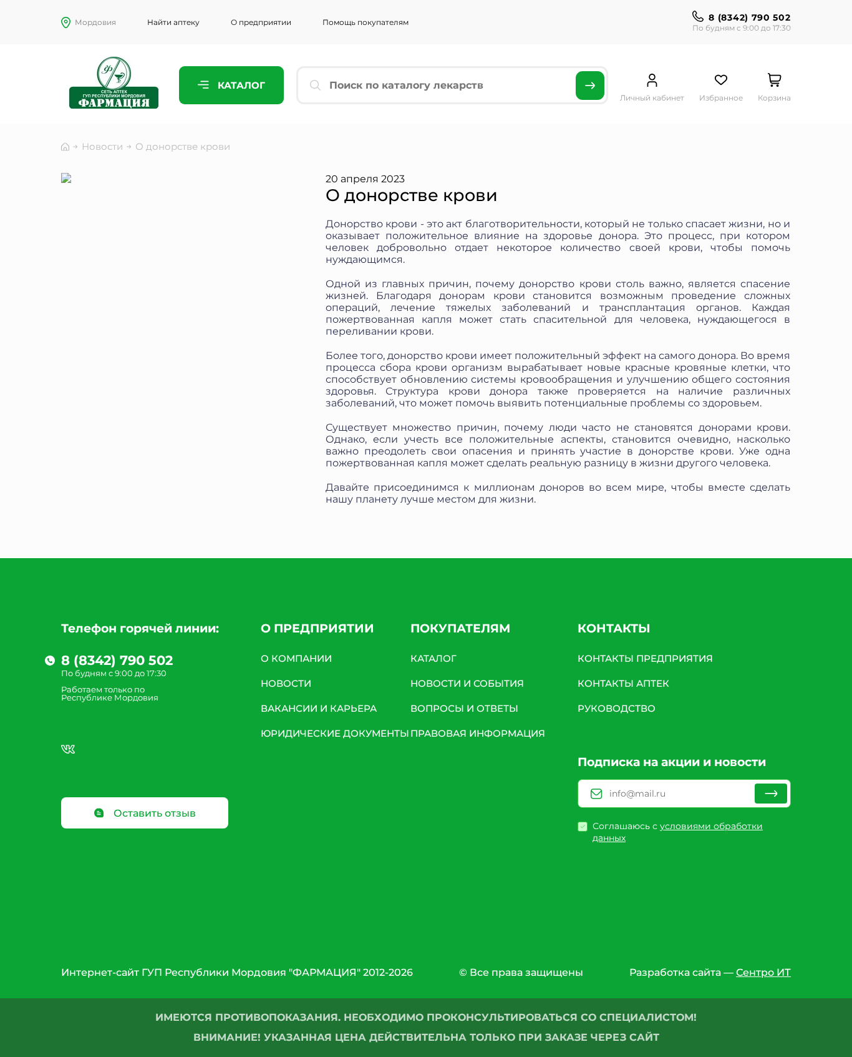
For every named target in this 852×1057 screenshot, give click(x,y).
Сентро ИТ (763, 972)
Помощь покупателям (365, 22)
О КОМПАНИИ (296, 658)
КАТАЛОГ (433, 658)
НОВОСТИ (286, 683)
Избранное (721, 97)
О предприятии (261, 22)
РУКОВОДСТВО (617, 708)
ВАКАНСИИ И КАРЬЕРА (319, 708)
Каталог (240, 85)
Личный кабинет (652, 97)
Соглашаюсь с (678, 831)
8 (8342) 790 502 (749, 17)
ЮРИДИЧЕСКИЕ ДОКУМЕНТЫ (335, 733)
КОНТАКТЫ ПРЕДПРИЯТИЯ (645, 658)
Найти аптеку (173, 22)
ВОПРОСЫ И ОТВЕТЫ (464, 708)
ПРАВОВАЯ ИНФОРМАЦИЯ (477, 733)
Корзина (774, 97)
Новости (102, 146)
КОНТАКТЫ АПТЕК (623, 683)
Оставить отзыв (153, 813)
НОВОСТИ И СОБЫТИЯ (467, 683)
